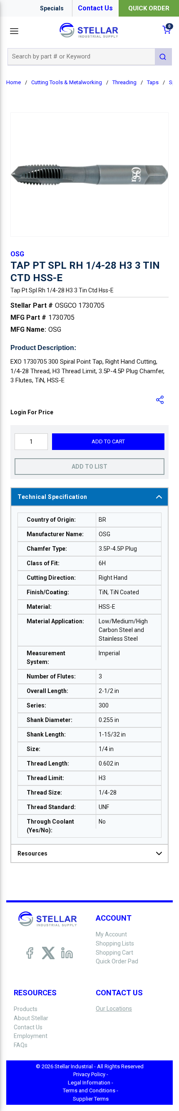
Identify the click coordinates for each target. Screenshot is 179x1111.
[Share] (160, 400)
